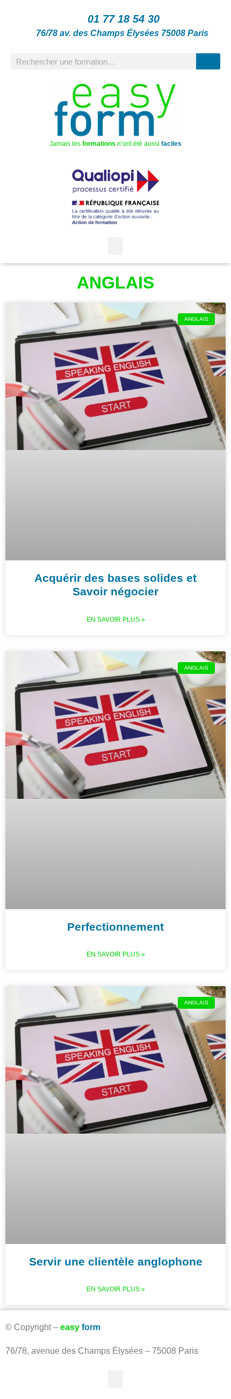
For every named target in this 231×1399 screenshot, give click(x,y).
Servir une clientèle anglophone (116, 1261)
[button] (115, 246)
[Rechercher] (208, 61)
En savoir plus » (115, 619)
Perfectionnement (115, 926)
